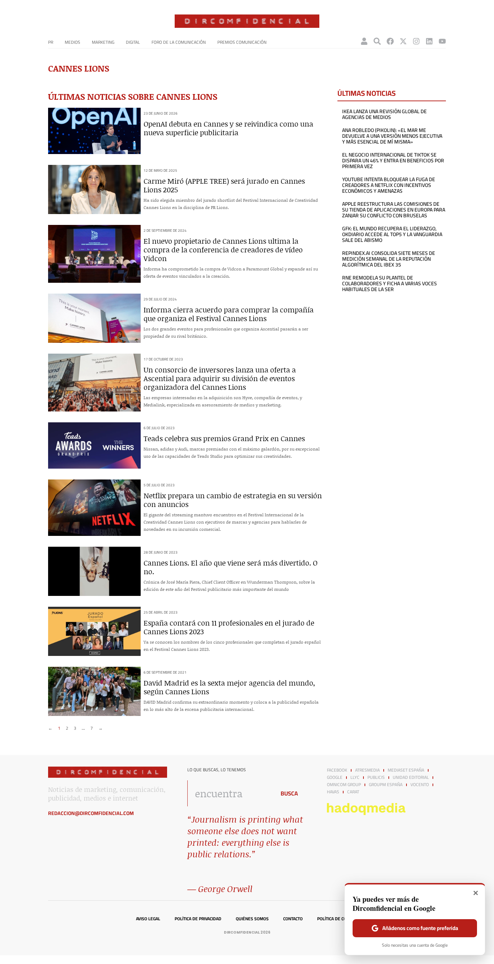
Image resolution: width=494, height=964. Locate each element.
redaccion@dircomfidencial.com (91, 813)
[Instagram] (416, 41)
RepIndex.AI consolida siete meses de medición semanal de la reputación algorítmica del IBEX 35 (388, 258)
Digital (133, 42)
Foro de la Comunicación (179, 42)
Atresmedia (367, 770)
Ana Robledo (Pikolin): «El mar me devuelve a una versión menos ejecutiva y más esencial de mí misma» (392, 135)
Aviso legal (148, 918)
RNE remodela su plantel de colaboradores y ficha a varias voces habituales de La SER (389, 283)
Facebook (337, 770)
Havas (333, 791)
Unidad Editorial (411, 777)
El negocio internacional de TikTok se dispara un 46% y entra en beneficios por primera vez (393, 160)
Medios (72, 42)
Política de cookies (337, 918)
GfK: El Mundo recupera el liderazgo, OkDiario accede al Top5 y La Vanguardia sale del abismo (392, 234)
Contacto (293, 918)
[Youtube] (442, 41)
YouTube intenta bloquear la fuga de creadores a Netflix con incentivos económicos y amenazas (388, 185)
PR (50, 42)
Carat (353, 791)
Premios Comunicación (242, 42)
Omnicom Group (344, 784)
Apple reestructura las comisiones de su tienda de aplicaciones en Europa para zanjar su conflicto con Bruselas (393, 209)
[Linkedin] (429, 41)
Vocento (419, 784)
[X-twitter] (403, 41)
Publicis (376, 777)
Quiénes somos (252, 918)
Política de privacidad (198, 918)
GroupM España (386, 784)
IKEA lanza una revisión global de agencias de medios (384, 114)
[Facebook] (390, 41)
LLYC (354, 777)
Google (334, 777)
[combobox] (229, 793)
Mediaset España (406, 770)
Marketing (103, 42)
